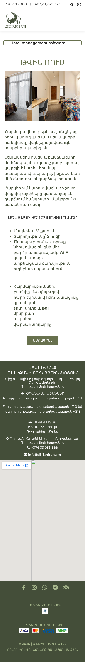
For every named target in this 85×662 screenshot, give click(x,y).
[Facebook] (24, 587)
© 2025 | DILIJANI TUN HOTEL (42, 644)
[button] (9, 96)
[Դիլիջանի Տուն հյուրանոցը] (15, 20)
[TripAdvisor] (66, 587)
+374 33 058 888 (15, 4)
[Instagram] (34, 587)
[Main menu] (76, 20)
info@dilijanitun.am (48, 4)
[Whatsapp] (45, 587)
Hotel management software (38, 43)
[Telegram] (55, 587)
